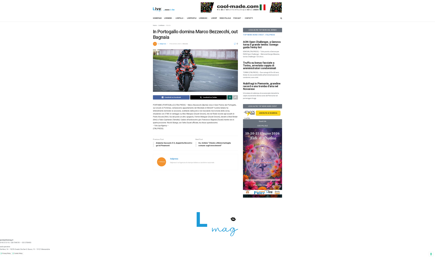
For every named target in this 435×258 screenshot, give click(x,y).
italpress (163, 44)
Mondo (168, 25)
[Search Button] (281, 18)
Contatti (249, 18)
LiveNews (168, 18)
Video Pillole (225, 18)
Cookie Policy (18, 253)
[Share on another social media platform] (235, 97)
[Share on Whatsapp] (229, 97)
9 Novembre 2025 (175, 44)
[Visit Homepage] (163, 7)
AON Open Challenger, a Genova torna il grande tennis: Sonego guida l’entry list (261, 44)
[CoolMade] (241, 7)
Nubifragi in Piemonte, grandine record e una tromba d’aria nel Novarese (261, 86)
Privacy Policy (6, 253)
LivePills (179, 18)
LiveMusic (203, 18)
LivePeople (191, 18)
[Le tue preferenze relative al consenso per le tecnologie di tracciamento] (431, 254)
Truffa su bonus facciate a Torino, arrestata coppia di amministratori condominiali (259, 65)
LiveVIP (214, 18)
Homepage (157, 18)
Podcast (237, 18)
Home (155, 25)
